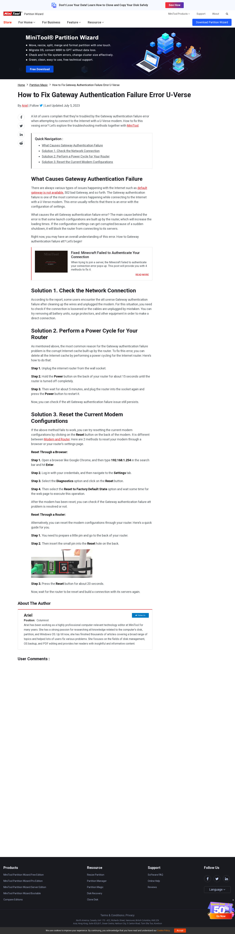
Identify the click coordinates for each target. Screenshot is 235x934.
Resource (95, 22)
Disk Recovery (94, 893)
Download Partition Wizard (212, 22)
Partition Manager (97, 881)
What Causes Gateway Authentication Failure (72, 145)
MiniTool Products (178, 13)
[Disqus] (85, 704)
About (215, 13)
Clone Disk (92, 899)
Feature (73, 22)
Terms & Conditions (112, 915)
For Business (51, 22)
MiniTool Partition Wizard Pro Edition (23, 881)
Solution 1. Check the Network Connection (71, 151)
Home (21, 85)
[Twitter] (41, 105)
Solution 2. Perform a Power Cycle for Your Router (76, 156)
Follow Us (141, 615)
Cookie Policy (163, 930)
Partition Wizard (33, 14)
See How (174, 5)
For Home (25, 22)
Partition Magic (38, 85)
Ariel (25, 105)
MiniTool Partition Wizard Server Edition (24, 887)
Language (216, 889)
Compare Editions (13, 899)
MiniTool (132, 125)
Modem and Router (57, 439)
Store (7, 22)
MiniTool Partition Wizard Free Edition (23, 874)
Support (201, 13)
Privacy (130, 915)
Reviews (152, 887)
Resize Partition (95, 874)
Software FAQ (155, 874)
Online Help (154, 881)
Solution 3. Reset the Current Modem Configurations (77, 162)
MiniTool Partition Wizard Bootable (22, 893)
